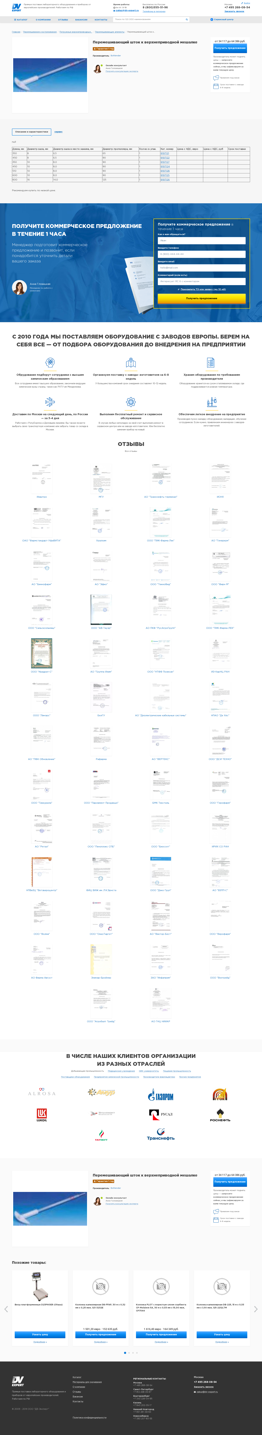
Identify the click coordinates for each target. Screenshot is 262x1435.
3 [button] (133, 1353)
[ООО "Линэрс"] (41, 697)
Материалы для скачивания (87, 1382)
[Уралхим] (101, 522)
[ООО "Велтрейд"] (220, 959)
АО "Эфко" (101, 584)
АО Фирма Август (41, 978)
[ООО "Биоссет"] (160, 828)
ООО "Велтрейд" (220, 978)
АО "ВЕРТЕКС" (161, 759)
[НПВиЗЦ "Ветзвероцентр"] (41, 872)
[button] (122, 71)
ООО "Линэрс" (41, 716)
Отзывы (63, 20)
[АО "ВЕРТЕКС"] (160, 741)
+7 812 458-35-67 (142, 1392)
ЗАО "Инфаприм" (161, 978)
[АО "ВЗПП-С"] (220, 872)
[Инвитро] (41, 478)
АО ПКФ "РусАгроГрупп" (161, 628)
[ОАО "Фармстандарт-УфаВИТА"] (41, 522)
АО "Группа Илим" (101, 672)
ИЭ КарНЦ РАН (220, 672)
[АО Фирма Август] (41, 959)
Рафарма (101, 759)
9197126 (165, 180)
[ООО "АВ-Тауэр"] (101, 610)
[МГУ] (101, 478)
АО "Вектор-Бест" (161, 934)
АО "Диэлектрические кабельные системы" (160, 716)
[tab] (31, 132)
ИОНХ (220, 497)
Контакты (101, 20)
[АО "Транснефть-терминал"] (160, 478)
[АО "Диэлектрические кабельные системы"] (160, 697)
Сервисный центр (223, 19)
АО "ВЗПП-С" (220, 890)
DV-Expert (16, 7)
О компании (43, 20)
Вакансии (81, 20)
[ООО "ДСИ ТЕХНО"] (220, 741)
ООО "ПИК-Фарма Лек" (161, 541)
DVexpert (18, 1381)
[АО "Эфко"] (101, 566)
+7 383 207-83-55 (142, 1418)
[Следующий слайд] (256, 1309)
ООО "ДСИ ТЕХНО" (220, 759)
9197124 (165, 167)
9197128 (165, 171)
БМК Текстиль (160, 803)
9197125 (165, 175)
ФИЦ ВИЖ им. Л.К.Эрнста (101, 890)
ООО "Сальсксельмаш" (41, 628)
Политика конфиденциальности (89, 1418)
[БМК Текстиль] (160, 784)
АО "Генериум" (220, 541)
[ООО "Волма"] (41, 916)
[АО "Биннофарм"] (41, 566)
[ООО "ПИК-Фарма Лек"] (160, 522)
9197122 (165, 158)
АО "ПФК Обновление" (41, 759)
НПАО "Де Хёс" (220, 716)
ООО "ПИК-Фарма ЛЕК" (220, 628)
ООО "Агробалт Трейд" (101, 1022)
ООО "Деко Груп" (160, 890)
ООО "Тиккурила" (41, 803)
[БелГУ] (101, 697)
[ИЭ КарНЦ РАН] (220, 653)
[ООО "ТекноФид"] (160, 566)
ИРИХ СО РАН (220, 847)
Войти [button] (247, 3)
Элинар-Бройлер (101, 978)
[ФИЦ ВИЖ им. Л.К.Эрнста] (101, 872)
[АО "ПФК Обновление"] (41, 741)
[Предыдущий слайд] (6, 1309)
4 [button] (137, 1353)
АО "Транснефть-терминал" (160, 497)
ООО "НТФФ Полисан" (160, 672)
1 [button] (125, 1353)
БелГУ (101, 716)
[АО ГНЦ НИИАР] (160, 1003)
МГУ (101, 497)
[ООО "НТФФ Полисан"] (160, 653)
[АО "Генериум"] (220, 522)
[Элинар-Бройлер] (101, 959)
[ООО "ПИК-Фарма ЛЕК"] (220, 610)
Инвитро (42, 497)
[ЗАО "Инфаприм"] (160, 959)
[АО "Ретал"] (41, 828)
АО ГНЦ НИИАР (160, 1022)
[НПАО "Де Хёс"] (220, 697)
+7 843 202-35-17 (142, 1405)
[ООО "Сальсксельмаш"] (41, 610)
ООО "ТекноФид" (160, 584)
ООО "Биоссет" (160, 847)
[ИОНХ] (220, 478)
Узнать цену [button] (40, 1335)
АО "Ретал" (42, 847)
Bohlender (116, 56)
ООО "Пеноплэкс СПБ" (101, 847)
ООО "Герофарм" (220, 803)
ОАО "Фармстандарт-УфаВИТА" (41, 541)
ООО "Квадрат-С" (41, 672)
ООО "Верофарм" (220, 934)
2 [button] (129, 1353)
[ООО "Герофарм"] (220, 784)
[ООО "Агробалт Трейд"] (101, 1003)
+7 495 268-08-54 (237, 7)
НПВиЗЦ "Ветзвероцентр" (41, 890)
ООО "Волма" (42, 934)
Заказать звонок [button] (234, 11)
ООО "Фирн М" (220, 584)
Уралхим (101, 541)
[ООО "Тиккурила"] (41, 784)
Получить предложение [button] (230, 48)
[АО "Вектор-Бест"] (160, 916)
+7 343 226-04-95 (142, 1398)
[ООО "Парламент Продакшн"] (101, 784)
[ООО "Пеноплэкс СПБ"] (101, 828)
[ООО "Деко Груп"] (160, 872)
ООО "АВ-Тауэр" (101, 628)
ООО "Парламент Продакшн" (101, 803)
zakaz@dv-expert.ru (127, 10)
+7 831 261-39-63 (142, 1412)
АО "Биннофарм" (42, 584)
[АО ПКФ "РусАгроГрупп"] (160, 610)
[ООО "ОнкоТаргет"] (101, 916)
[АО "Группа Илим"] (101, 653)
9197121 (165, 153)
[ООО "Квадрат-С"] (41, 653)
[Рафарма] (101, 741)
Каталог (77, 1377)
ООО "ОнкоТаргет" (101, 934)
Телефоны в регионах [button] (154, 11)
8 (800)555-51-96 (155, 7)
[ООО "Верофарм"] (220, 916)
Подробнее (39, 1342)
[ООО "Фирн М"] (220, 566)
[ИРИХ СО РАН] (220, 828)
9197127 (165, 162)
